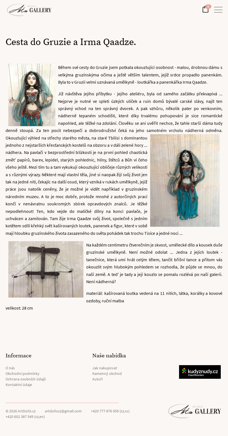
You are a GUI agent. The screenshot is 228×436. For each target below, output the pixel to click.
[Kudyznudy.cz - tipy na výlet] (200, 372)
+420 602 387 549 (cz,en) (25, 416)
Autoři (97, 379)
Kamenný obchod (107, 373)
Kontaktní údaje (19, 384)
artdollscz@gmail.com (63, 410)
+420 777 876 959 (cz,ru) (110, 410)
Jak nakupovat (104, 367)
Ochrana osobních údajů (26, 379)
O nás (10, 367)
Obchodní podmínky (22, 373)
